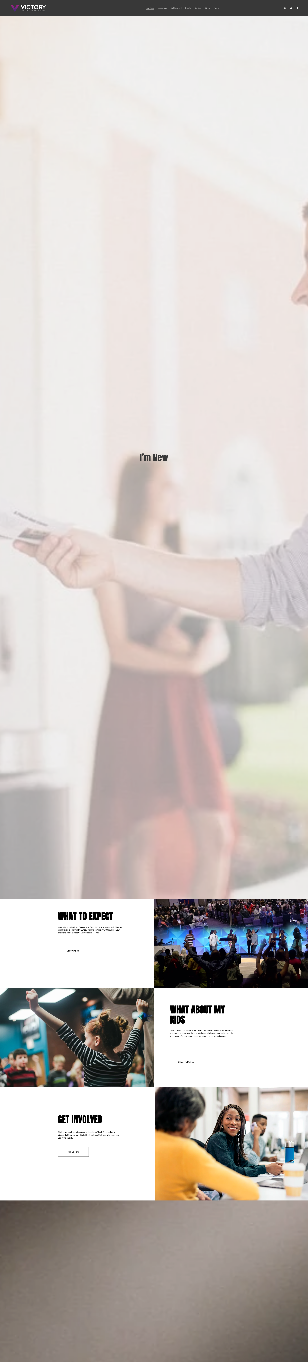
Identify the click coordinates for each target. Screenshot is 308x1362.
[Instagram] (285, 8)
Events (188, 8)
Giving (207, 8)
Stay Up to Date (73, 951)
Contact (198, 8)
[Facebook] (297, 8)
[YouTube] (291, 8)
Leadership (162, 8)
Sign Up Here (73, 1152)
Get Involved (176, 8)
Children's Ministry (186, 1062)
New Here (150, 8)
